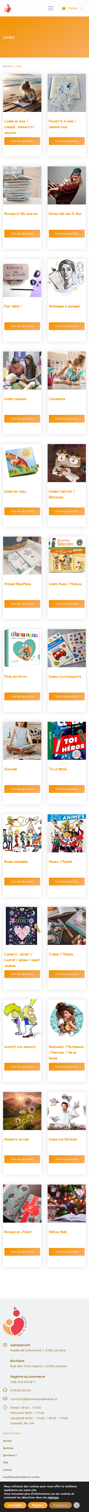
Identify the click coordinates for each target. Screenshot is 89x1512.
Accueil (7, 66)
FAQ (5, 1462)
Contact (7, 1469)
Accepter (15, 1505)
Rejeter (37, 1505)
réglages (53, 1497)
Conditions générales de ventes (21, 1477)
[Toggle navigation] (51, 8)
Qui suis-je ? (10, 1455)
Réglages (60, 1505)
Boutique (8, 1448)
